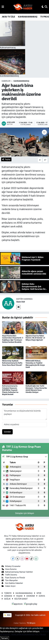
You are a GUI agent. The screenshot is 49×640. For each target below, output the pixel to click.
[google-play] (30, 604)
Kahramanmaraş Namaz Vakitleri (19, 572)
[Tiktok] (31, 558)
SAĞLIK (7, 599)
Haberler (6, 81)
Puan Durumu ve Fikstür (15, 577)
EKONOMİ (31, 596)
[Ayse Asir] (8, 303)
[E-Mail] (18, 307)
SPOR (39, 593)
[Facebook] (13, 558)
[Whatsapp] (36, 558)
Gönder (7, 431)
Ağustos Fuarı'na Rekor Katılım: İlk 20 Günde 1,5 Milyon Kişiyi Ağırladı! (35, 338)
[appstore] (17, 604)
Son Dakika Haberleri (14, 583)
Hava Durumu (10, 569)
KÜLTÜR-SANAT (21, 599)
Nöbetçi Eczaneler (12, 566)
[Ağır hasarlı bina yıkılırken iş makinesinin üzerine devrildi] (24, 142)
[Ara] (46, 6)
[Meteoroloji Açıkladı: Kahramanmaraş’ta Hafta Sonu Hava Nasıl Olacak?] (12, 352)
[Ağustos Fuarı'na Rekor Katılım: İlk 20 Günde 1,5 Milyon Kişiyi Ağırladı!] (36, 327)
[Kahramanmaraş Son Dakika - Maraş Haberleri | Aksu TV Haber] (22, 7)
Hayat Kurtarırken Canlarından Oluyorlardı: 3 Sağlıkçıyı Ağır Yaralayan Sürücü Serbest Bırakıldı (12, 339)
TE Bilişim (31, 623)
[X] (17, 558)
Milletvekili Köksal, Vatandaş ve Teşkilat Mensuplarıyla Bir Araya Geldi (35, 364)
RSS (8, 615)
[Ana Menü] (3, 6)
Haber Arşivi (10, 586)
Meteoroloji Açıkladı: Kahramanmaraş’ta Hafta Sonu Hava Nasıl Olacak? (12, 363)
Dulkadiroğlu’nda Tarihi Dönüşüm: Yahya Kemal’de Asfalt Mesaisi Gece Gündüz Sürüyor (36, 389)
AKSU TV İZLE (8, 17)
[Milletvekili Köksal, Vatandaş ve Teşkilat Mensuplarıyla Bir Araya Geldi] (36, 352)
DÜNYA (42, 596)
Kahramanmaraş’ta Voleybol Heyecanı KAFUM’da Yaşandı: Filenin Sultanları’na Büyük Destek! (10, 390)
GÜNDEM (8, 596)
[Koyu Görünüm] (43, 6)
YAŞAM (19, 596)
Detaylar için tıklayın (24, 513)
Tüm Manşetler (11, 580)
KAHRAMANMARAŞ (27, 17)
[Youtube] (27, 558)
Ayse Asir (20, 301)
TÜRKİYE (8, 593)
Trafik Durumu (11, 575)
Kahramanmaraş (21, 81)
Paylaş (7, 159)
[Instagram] (22, 558)
